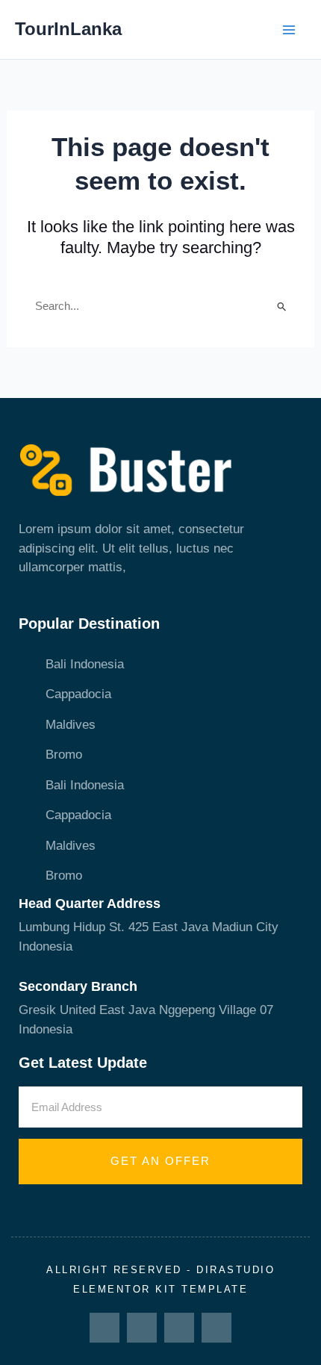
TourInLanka (68, 29)
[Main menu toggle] (289, 30)
